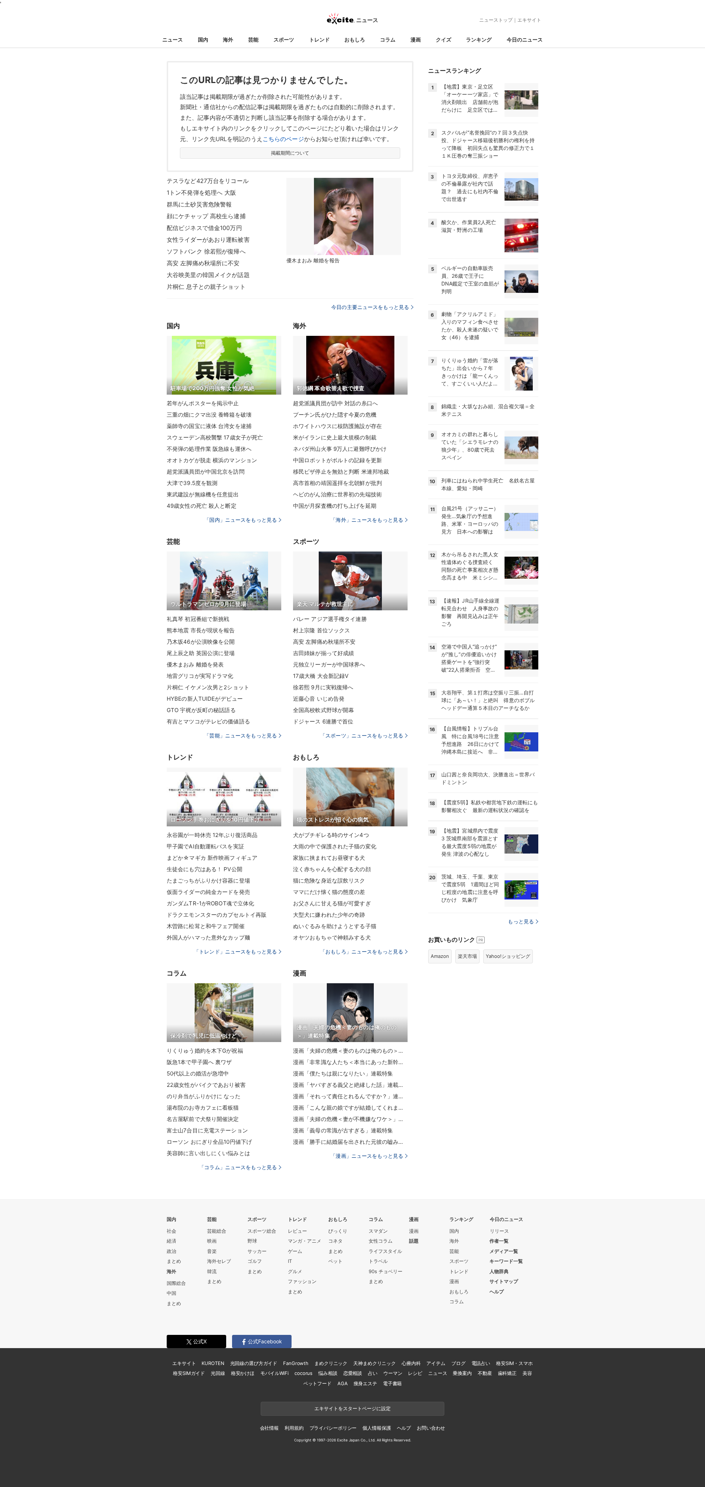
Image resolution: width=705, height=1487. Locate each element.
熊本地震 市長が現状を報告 (201, 630)
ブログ (458, 1363)
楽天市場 (467, 956)
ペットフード (317, 1383)
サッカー (257, 1251)
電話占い (480, 1363)
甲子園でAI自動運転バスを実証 (205, 846)
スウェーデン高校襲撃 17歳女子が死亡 (215, 437)
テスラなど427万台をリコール (208, 180)
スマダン (378, 1231)
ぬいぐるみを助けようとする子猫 (334, 926)
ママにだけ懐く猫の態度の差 (329, 891)
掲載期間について (290, 153)
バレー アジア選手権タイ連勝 (330, 618)
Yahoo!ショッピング (508, 956)
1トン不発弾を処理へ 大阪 (201, 192)
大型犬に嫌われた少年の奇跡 (329, 914)
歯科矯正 (507, 1373)
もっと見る (521, 921)
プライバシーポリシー (333, 1428)
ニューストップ (496, 20)
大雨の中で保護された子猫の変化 (334, 846)
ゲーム (295, 1251)
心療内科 (411, 1363)
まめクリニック (330, 1363)
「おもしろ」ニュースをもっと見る (361, 951)
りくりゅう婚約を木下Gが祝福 (205, 1050)
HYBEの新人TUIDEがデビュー (205, 698)
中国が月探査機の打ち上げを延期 (334, 505)
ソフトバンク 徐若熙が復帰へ (206, 251)
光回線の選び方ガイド (254, 1363)
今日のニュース (525, 39)
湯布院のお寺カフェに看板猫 (203, 1107)
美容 (527, 1373)
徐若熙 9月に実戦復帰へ (323, 687)
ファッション (302, 1281)
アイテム (435, 1363)
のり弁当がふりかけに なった (204, 1096)
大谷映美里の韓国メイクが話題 (208, 275)
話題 (414, 1241)
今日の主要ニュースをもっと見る (370, 307)
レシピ (415, 1373)
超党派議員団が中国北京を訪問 (206, 471)
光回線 (218, 1373)
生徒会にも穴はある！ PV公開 (204, 869)
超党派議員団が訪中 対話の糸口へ (335, 403)
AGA (342, 1383)
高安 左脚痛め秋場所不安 (324, 641)
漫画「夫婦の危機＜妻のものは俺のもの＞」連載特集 (350, 1050)
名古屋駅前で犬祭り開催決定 (203, 1119)
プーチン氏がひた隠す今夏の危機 (334, 414)
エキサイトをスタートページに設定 (352, 1408)
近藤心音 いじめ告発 (318, 698)
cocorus (303, 1373)
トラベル (378, 1261)
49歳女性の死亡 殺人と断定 (201, 505)
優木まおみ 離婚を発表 (195, 664)
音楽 (212, 1251)
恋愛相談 (352, 1373)
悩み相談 (327, 1373)
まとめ (174, 1261)
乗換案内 (462, 1373)
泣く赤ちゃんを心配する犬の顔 (332, 869)
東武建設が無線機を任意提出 (203, 494)
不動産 (485, 1373)
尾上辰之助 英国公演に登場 (201, 653)
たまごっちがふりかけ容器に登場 (208, 880)
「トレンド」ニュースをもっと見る (235, 951)
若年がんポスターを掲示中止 (203, 403)
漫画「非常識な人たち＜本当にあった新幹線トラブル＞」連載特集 (350, 1062)
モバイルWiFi (274, 1373)
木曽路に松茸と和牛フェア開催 (206, 926)
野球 (252, 1241)
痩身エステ (365, 1383)
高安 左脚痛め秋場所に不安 (203, 263)
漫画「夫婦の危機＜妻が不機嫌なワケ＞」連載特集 (350, 1119)
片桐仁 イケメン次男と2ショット (208, 687)
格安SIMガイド (189, 1373)
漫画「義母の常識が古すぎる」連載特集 (343, 1130)
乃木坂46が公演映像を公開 (201, 641)
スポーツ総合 (261, 1231)
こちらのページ (283, 139)
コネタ (335, 1241)
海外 (228, 39)
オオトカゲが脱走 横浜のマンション (212, 460)
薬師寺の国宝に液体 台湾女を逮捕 (209, 426)
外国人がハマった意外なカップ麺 (208, 937)
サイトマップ (503, 1281)
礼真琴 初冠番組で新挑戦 (198, 618)
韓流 (212, 1271)
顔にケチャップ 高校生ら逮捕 (206, 216)
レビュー (297, 1231)
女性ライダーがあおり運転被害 (208, 239)
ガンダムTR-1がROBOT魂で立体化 (210, 903)
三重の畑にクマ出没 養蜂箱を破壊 (209, 414)
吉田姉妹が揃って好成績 (323, 653)
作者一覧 (499, 1241)
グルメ (295, 1271)
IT (290, 1261)
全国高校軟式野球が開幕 (323, 710)
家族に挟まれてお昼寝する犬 (329, 857)
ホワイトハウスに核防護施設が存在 (337, 426)
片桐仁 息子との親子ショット (206, 286)
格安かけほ (242, 1373)
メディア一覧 (503, 1251)
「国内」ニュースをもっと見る (240, 520)
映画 (212, 1241)
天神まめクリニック (374, 1363)
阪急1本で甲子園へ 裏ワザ (199, 1062)
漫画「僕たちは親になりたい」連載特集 (343, 1073)
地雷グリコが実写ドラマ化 (200, 675)
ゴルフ (254, 1261)
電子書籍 (392, 1383)
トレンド (319, 39)
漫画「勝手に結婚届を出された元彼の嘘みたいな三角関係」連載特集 (350, 1141)
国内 (203, 39)
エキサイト (529, 20)
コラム (387, 39)
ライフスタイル (385, 1251)
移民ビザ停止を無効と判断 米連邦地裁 (341, 471)
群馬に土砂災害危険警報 (199, 204)
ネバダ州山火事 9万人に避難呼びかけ (340, 448)
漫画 (416, 39)
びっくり (337, 1231)
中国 (171, 1293)
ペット (335, 1261)
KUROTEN (213, 1363)
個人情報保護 (376, 1428)
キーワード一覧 (506, 1261)
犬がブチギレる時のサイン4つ (331, 835)
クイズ (443, 39)
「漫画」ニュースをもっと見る (366, 1156)
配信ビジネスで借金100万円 (204, 227)
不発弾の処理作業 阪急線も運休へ (209, 448)
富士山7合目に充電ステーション (207, 1130)
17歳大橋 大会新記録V (320, 675)
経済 (171, 1241)
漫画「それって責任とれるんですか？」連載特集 (350, 1096)
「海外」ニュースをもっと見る (366, 520)
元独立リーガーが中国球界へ (329, 664)
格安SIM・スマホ (514, 1363)
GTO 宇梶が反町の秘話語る (201, 710)
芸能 (253, 39)
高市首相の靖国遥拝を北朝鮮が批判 (337, 482)
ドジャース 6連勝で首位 (323, 721)
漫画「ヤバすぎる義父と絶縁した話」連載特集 (350, 1084)
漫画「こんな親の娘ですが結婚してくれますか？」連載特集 (350, 1107)
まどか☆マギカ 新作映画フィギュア (212, 857)
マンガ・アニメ (304, 1241)
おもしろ (354, 39)
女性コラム (381, 1241)
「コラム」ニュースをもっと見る (238, 1167)
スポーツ (284, 39)
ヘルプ (496, 1291)
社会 (171, 1231)
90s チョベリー (385, 1271)
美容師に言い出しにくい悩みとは (208, 1153)
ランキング (479, 39)
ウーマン (392, 1373)
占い (372, 1373)
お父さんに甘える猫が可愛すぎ (332, 903)
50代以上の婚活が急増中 (198, 1073)
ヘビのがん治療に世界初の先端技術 (337, 494)
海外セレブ (219, 1261)
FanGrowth (295, 1363)
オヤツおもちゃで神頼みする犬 (332, 937)
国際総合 (176, 1283)
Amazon (440, 956)
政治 (171, 1251)
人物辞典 (499, 1271)
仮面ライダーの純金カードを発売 (208, 891)
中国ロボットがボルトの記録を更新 (337, 460)
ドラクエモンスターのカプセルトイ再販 (217, 914)
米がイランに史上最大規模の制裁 (334, 437)
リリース (499, 1231)
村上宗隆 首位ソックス (321, 630)
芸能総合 (216, 1231)
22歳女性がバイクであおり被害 (206, 1084)
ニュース (172, 39)
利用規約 (294, 1428)
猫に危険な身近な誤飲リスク (329, 880)
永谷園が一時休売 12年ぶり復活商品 (212, 835)
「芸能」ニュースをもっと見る (240, 735)
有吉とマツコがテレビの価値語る (208, 721)
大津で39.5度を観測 (192, 482)
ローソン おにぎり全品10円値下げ (209, 1141)
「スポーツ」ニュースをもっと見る (361, 735)
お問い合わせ (431, 1428)
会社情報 (269, 1428)
